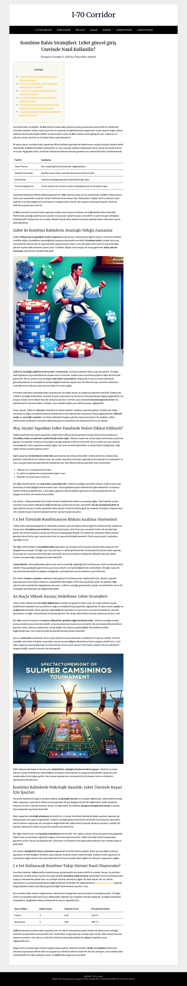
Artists (80, 30)
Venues (106, 30)
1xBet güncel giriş (104, 882)
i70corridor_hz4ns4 (85, 56)
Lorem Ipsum (124, 30)
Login (93, 30)
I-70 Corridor (93, 14)
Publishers (64, 30)
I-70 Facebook (43, 30)
